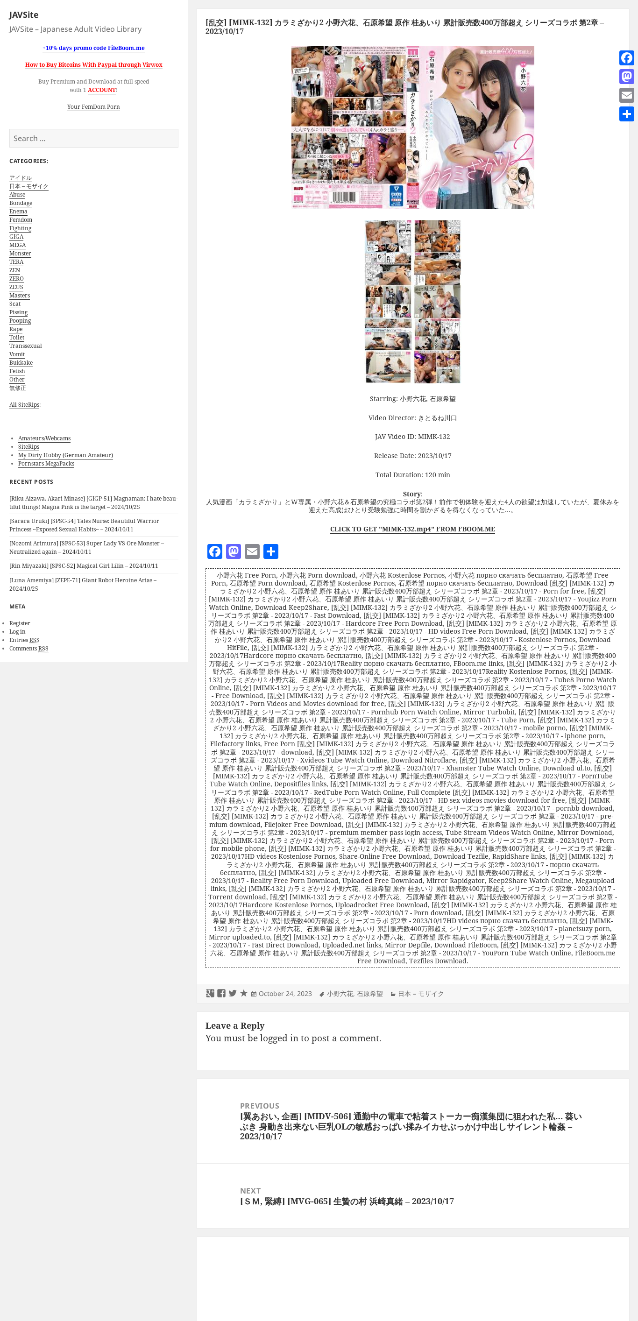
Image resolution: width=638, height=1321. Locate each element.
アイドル (20, 178)
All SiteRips (24, 405)
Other (17, 379)
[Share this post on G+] (210, 993)
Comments (29, 648)
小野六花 (340, 993)
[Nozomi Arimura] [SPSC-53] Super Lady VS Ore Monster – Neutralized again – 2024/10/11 (86, 547)
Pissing (18, 312)
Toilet (16, 337)
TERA (16, 262)
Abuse (17, 194)
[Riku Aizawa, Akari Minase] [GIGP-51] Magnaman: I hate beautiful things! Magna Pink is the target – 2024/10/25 (93, 502)
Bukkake (21, 363)
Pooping (20, 321)
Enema (18, 211)
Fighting (20, 228)
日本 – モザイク (29, 186)
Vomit (17, 354)
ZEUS (16, 287)
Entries (24, 640)
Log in (17, 632)
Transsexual (25, 346)
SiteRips (28, 447)
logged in (279, 1038)
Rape (15, 329)
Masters (19, 295)
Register (19, 623)
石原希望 (370, 993)
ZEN (14, 270)
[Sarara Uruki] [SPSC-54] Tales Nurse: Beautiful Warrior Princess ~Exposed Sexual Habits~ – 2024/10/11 (84, 525)
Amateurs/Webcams (44, 438)
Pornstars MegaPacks (46, 463)
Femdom (20, 220)
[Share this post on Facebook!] (221, 993)
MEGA (17, 245)
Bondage (20, 203)
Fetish (17, 371)
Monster (20, 253)
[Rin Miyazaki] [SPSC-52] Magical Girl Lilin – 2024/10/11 (83, 566)
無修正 (17, 388)
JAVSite (24, 14)
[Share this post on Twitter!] (232, 993)
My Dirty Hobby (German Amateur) (65, 455)
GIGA (16, 236)
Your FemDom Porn (93, 107)
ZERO (16, 279)
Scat (15, 304)
